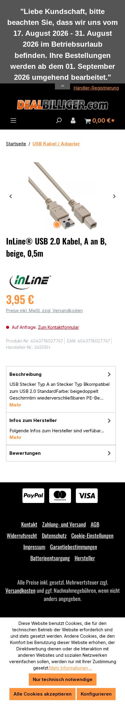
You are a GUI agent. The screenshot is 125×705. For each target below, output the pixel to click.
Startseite (16, 144)
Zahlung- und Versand (64, 524)
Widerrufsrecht (22, 535)
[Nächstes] (114, 196)
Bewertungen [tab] (25, 453)
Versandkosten (20, 590)
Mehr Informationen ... (70, 667)
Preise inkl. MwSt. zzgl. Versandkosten (44, 310)
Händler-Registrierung (96, 88)
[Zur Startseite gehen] (62, 105)
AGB (95, 524)
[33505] (62, 196)
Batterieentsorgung (50, 558)
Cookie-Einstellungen (92, 535)
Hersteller (85, 558)
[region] (62, 196)
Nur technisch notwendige (63, 679)
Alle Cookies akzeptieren (42, 694)
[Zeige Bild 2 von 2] (68, 224)
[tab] (61, 389)
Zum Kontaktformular (58, 327)
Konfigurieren (96, 694)
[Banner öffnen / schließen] (62, 82)
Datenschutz (54, 535)
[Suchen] (58, 120)
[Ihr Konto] (73, 120)
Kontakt (29, 524)
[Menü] (13, 120)
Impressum (34, 547)
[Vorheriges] (10, 196)
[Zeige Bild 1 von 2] (57, 224)
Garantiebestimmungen (73, 547)
